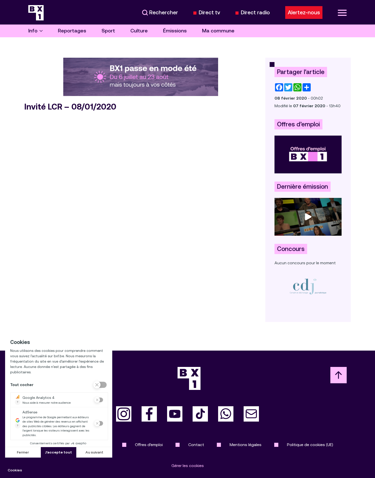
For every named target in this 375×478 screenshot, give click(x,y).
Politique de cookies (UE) (310, 445)
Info (33, 30)
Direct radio (255, 12)
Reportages (72, 30)
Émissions (175, 30)
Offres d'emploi (149, 445)
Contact (196, 445)
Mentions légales (245, 445)
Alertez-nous (304, 12)
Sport (108, 30)
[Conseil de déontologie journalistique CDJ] (308, 286)
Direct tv (209, 12)
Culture (139, 30)
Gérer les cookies (187, 466)
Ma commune (218, 30)
